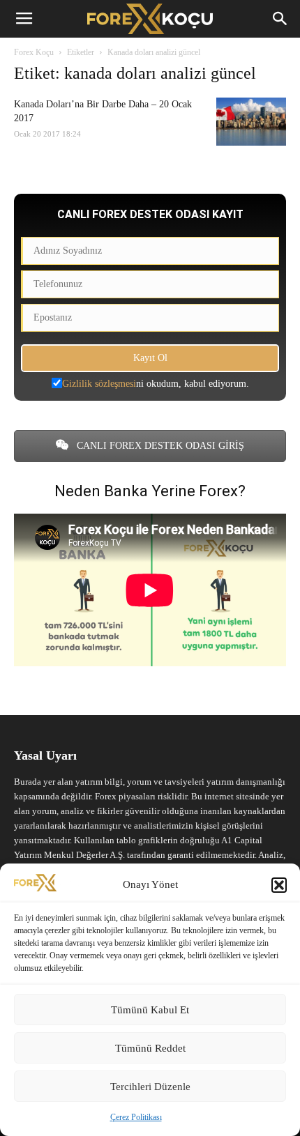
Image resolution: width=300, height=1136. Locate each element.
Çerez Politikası (136, 1117)
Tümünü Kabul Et (150, 1009)
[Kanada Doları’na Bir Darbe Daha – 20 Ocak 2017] (251, 122)
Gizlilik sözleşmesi (99, 383)
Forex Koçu (34, 52)
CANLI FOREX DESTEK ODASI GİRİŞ (159, 445)
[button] (279, 885)
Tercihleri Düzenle (150, 1086)
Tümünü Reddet (150, 1048)
